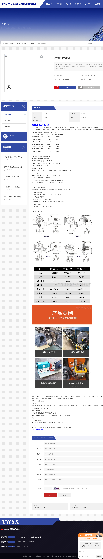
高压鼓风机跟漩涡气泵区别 (11, 177)
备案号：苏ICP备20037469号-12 (55, 556)
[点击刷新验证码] (56, 488)
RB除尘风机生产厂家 (39, 507)
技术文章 (88, 4)
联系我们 (67, 87)
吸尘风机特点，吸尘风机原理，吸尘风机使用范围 (18, 187)
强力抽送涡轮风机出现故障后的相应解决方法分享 (18, 157)
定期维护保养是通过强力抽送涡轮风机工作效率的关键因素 (20, 167)
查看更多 (7, 127)
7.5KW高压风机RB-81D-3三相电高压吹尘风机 (29, 537)
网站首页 (49, 4)
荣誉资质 (25, 542)
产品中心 (68, 4)
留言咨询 (91, 87)
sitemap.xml (68, 556)
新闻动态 (78, 4)
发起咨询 (99, 556)
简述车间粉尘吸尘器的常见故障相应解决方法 (16, 197)
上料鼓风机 (23, 43)
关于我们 (59, 4)
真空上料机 (31, 43)
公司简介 (19, 542)
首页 (11, 43)
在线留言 (97, 4)
